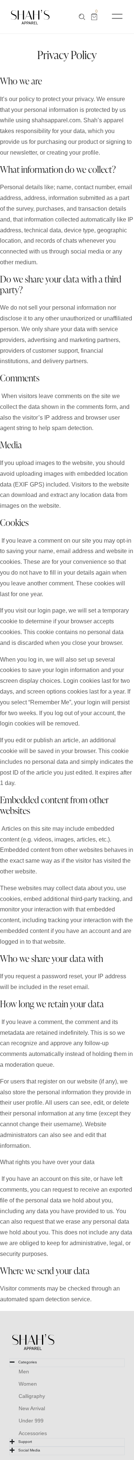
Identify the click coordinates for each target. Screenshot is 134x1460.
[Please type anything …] (82, 17)
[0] (94, 16)
